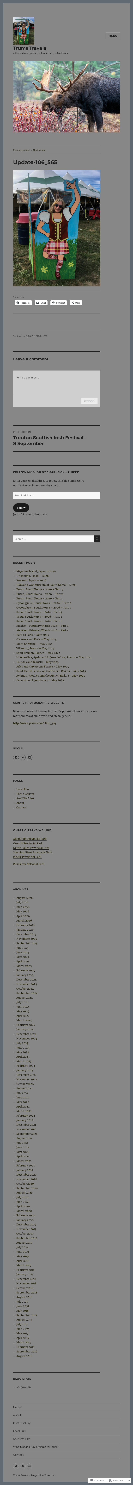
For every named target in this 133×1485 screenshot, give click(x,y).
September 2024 (27, 993)
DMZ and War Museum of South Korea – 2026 (46, 584)
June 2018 (22, 1306)
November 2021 (26, 1129)
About (20, 803)
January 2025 (24, 975)
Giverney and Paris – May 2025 (36, 639)
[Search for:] (53, 538)
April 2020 (23, 1206)
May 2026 (22, 911)
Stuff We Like (25, 798)
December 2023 (26, 1034)
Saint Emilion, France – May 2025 (38, 653)
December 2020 (26, 1174)
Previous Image (21, 150)
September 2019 (26, 1238)
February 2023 (25, 1065)
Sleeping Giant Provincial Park (32, 852)
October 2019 (24, 1233)
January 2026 (25, 929)
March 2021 (23, 1161)
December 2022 (26, 1074)
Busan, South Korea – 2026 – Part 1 (39, 598)
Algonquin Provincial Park (30, 838)
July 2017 (22, 1324)
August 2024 (24, 997)
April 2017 (22, 1338)
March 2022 (24, 1111)
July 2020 (22, 1197)
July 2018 (22, 1301)
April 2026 (23, 916)
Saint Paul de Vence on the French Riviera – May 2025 (51, 671)
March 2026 (24, 920)
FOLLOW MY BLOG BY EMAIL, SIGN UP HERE (46, 472)
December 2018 (26, 1279)
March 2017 (23, 1342)
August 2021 (24, 1138)
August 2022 (24, 1088)
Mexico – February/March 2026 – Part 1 (42, 630)
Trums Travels (29, 48)
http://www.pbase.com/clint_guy (34, 723)
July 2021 (22, 1142)
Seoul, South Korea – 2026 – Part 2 (39, 616)
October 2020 (25, 1183)
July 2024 (22, 1002)
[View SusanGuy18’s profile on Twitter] (23, 757)
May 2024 (22, 1011)
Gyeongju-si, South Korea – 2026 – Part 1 (43, 607)
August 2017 (24, 1319)
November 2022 (26, 1079)
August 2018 (24, 1297)
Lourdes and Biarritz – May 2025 (37, 662)
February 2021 (25, 1165)
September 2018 (26, 1292)
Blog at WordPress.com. (43, 1475)
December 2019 (26, 1224)
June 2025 (22, 952)
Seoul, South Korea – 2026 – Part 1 (39, 621)
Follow (21, 507)
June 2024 (22, 1006)
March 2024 (24, 1020)
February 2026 (25, 925)
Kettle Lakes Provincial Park (31, 847)
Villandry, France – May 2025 (35, 648)
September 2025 (27, 943)
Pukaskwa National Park (28, 864)
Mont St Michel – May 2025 (34, 643)
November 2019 (26, 1229)
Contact (21, 807)
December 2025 (26, 934)
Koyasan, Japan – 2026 (31, 580)
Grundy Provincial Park (28, 843)
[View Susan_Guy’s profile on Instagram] (29, 757)
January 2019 (24, 1274)
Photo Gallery (25, 793)
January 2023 (24, 1070)
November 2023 (26, 1038)
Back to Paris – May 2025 (32, 634)
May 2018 (22, 1310)
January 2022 (24, 1120)
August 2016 (24, 1356)
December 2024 (26, 979)
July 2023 (22, 1043)
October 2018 (24, 1288)
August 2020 (24, 1192)
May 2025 (22, 956)
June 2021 (22, 1147)
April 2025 (23, 961)
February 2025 (25, 970)
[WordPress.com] (29, 1466)
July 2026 (22, 902)
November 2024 (26, 984)
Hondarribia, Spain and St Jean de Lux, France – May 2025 (53, 657)
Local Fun (22, 789)
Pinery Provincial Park (27, 857)
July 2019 (22, 1247)
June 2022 (22, 1097)
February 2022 (25, 1115)
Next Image (39, 150)
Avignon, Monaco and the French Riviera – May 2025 (50, 675)
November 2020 (26, 1179)
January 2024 (24, 1029)
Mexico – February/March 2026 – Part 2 (42, 625)
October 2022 (25, 1083)
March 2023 (24, 1061)
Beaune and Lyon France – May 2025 (40, 680)
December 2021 (26, 1124)
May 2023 (22, 1052)
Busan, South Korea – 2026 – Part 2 (39, 594)
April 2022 (23, 1106)
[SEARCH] (97, 538)
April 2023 (23, 1056)
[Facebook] (23, 1466)
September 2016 (26, 1351)
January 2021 (24, 1170)
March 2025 (24, 966)
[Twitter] (16, 1466)
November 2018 (26, 1283)
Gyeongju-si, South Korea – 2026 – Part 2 (43, 603)
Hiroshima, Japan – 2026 (32, 575)
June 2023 (22, 1047)
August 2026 (24, 897)
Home (17, 1407)
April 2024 (23, 1015)
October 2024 (25, 988)
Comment (89, 401)
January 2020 (24, 1220)
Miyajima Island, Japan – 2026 (36, 571)
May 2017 (22, 1333)
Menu (113, 35)
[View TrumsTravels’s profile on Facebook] (16, 757)
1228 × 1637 (41, 336)
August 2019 (24, 1242)
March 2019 (23, 1265)
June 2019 (22, 1251)
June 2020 (22, 1201)
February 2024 (25, 1025)
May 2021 (22, 1152)
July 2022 (22, 1093)
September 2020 (27, 1188)
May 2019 (22, 1256)
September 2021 (26, 1133)
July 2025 (22, 947)
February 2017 (25, 1347)
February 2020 (25, 1215)
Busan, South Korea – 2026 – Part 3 (39, 589)
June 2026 (23, 907)
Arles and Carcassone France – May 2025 (42, 666)
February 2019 (25, 1269)
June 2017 (22, 1328)
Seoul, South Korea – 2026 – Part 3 (39, 612)
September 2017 (26, 1315)
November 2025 (26, 938)
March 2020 (24, 1210)
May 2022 (22, 1102)
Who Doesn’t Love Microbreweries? (36, 1446)
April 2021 (22, 1156)
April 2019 (22, 1260)
